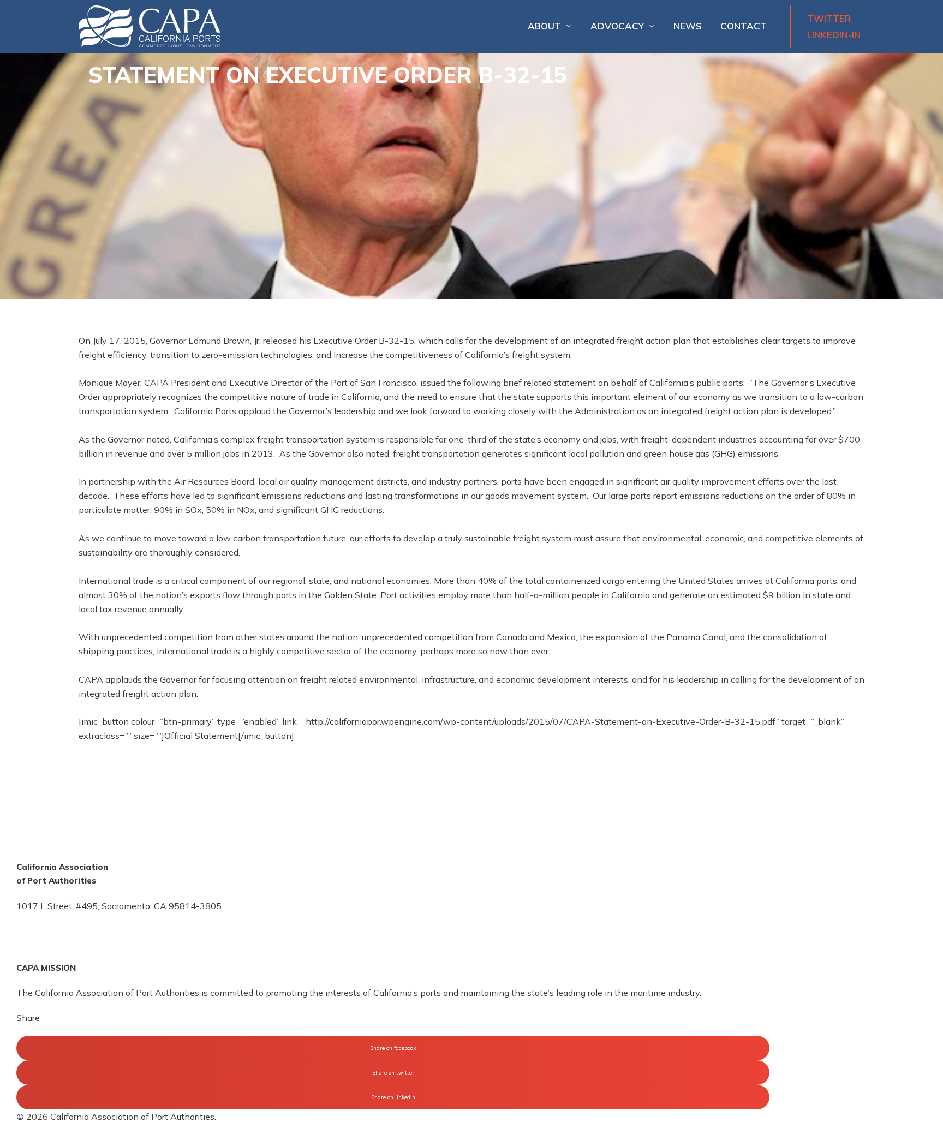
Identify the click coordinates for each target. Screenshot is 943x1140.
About (544, 26)
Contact (743, 26)
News (687, 26)
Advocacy (617, 26)
